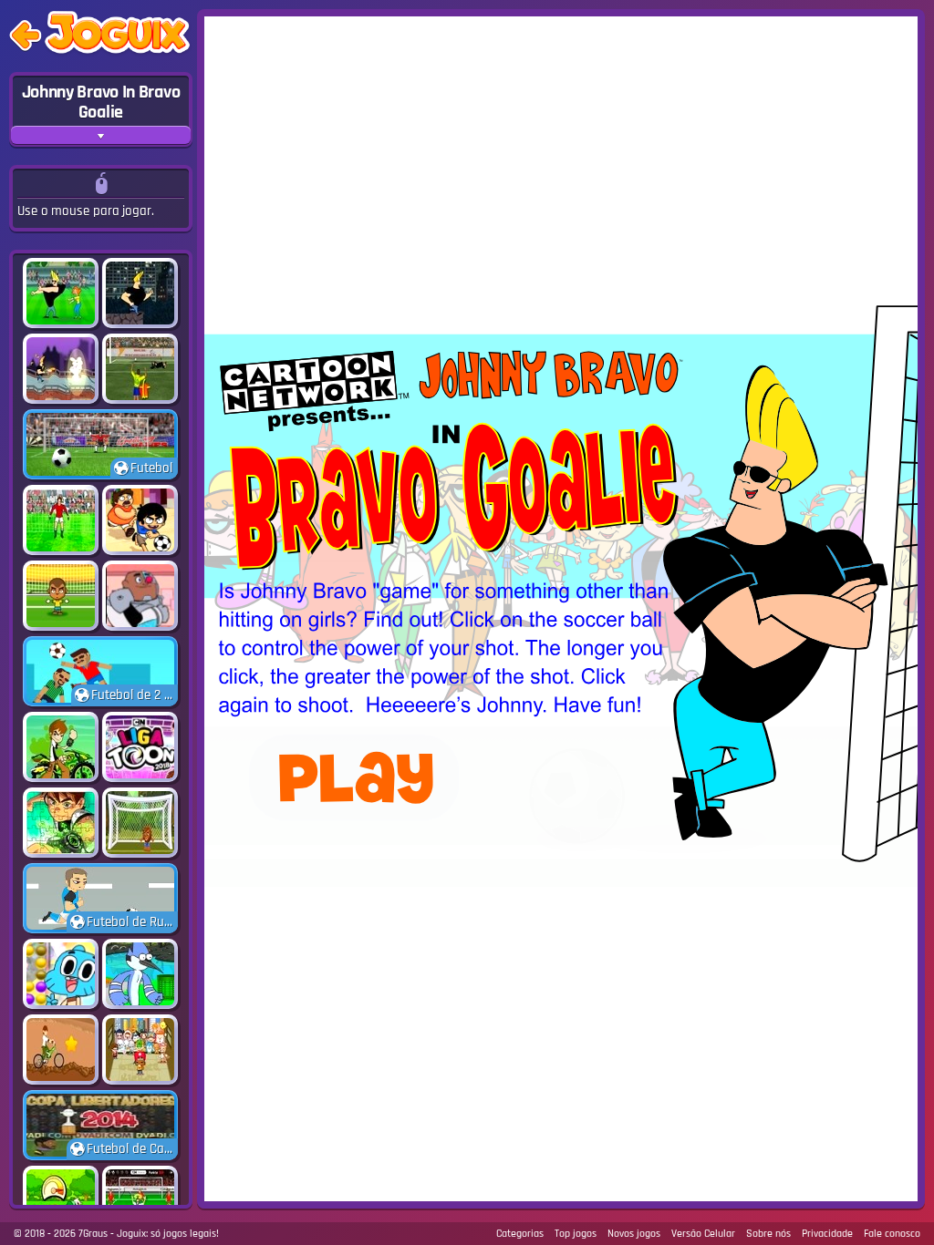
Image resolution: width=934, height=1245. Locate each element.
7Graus (93, 1233)
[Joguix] (117, 36)
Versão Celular (703, 1233)
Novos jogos (633, 1233)
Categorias (520, 1233)
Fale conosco (892, 1233)
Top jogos (576, 1233)
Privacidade (827, 1233)
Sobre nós (768, 1233)
